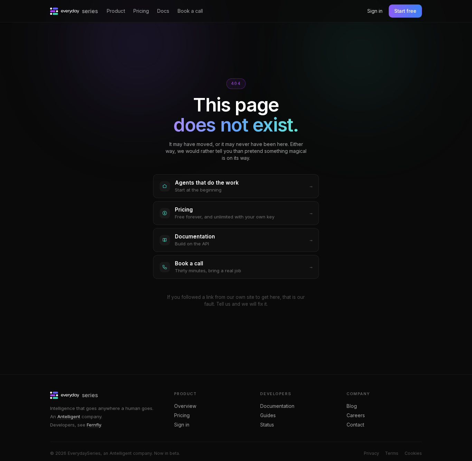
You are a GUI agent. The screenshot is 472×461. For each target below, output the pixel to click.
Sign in (375, 11)
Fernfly (94, 425)
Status (267, 425)
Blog (352, 406)
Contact (355, 425)
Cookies (413, 453)
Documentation (277, 406)
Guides (268, 415)
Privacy (371, 453)
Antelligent (68, 416)
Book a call (190, 11)
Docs (163, 11)
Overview (185, 406)
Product (116, 11)
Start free (405, 11)
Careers (356, 415)
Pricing (141, 11)
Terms (391, 453)
